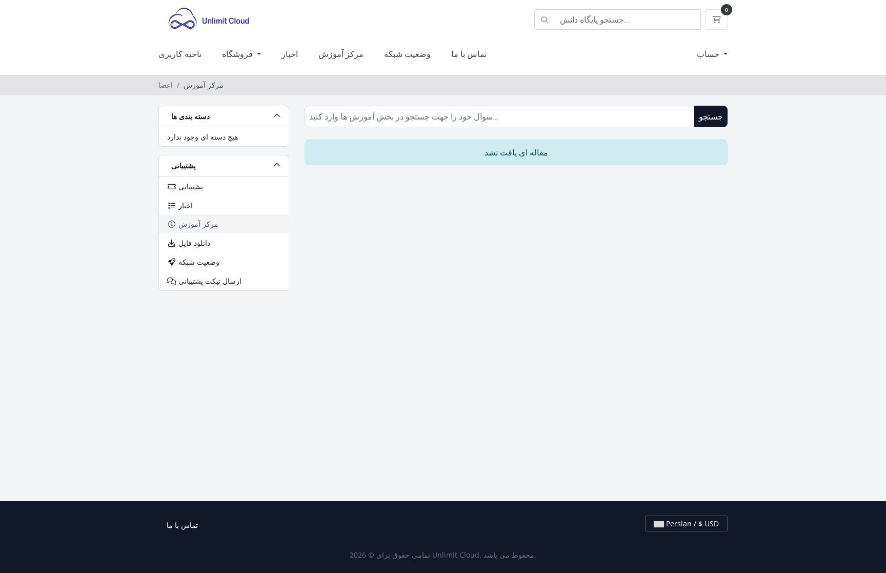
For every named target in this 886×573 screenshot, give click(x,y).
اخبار (289, 54)
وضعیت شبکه (407, 54)
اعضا (165, 85)
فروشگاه (238, 54)
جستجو (711, 116)
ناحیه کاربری (180, 54)
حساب (709, 54)
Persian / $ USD (691, 523)
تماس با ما (469, 54)
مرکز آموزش (341, 54)
